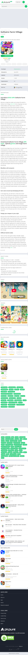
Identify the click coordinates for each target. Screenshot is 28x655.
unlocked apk (4, 406)
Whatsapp (24, 64)
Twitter (8, 64)
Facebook (3, 64)
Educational (9, 442)
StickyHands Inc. (17, 69)
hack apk (23, 396)
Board (2, 439)
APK (25, 142)
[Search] (23, 2)
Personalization (22, 448)
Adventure (8, 437)
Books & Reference (9, 439)
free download (17, 393)
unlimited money (20, 404)
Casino (25, 439)
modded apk (10, 400)
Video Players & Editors (14, 456)
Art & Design (22, 437)
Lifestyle (25, 444)
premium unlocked (13, 402)
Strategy (3, 454)
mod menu (3, 400)
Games (5, 30)
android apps (4, 387)
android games (12, 387)
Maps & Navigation (5, 446)
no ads (24, 400)
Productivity (11, 450)
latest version (12, 398)
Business (17, 439)
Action (2, 437)
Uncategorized (4, 456)
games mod (10, 396)
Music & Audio (18, 446)
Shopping (10, 452)
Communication (13, 441)
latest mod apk (4, 398)
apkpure (22, 389)
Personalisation (14, 448)
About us (2, 597)
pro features (4, 404)
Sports (25, 452)
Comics (7, 441)
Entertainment (17, 442)
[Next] (27, 314)
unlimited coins (11, 404)
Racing (20, 450)
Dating (19, 441)
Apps (13, 437)
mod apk (19, 398)
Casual (2, 441)
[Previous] (1, 314)
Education (3, 442)
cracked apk (3, 391)
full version (3, 396)
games (13, 143)
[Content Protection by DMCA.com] (7, 641)
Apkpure (20, 646)
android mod (20, 387)
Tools (7, 454)
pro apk (20, 402)
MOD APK (11, 98)
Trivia (19, 454)
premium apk (4, 402)
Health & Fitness (9, 444)
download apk (11, 391)
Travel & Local (13, 454)
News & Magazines (5, 448)
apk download (4, 389)
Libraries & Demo (18, 444)
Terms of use (3, 618)
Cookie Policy (3, 615)
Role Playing (4, 452)
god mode (17, 396)
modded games (18, 400)
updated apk (11, 406)
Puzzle (16, 450)
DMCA (2, 623)
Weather (22, 456)
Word (2, 458)
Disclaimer (3, 621)
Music (12, 446)
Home (2, 30)
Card (9, 30)
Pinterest (14, 64)
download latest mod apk (6, 393)
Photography (4, 450)
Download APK (8, 55)
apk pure (17, 389)
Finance (23, 442)
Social (21, 452)
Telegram (19, 64)
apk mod (11, 389)
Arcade (16, 437)
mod (2, 143)
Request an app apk (5, 605)
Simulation (16, 452)
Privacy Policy (3, 613)
